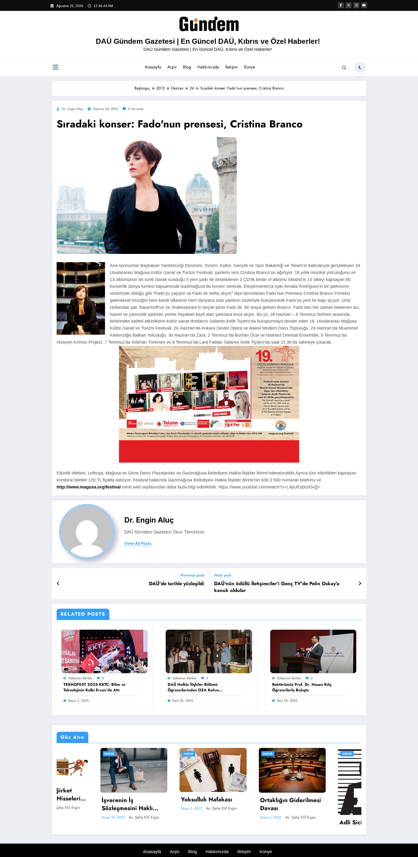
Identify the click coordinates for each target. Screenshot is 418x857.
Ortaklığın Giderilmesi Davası (172, 804)
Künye (249, 67)
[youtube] (364, 5)
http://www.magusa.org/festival (89, 487)
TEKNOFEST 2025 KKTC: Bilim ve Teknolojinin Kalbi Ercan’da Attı (94, 687)
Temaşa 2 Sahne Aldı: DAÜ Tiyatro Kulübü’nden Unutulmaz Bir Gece (329, 804)
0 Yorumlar (136, 108)
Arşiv (172, 67)
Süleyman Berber (80, 678)
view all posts (137, 543)
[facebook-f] (341, 5)
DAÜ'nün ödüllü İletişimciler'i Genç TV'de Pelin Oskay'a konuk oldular (276, 587)
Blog (187, 67)
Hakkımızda (208, 67)
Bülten (308, 754)
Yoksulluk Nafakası (88, 799)
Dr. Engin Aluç (72, 108)
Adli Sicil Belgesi (244, 822)
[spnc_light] (360, 67)
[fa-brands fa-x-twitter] (348, 5)
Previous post (192, 575)
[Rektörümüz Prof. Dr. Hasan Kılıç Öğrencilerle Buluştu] (313, 651)
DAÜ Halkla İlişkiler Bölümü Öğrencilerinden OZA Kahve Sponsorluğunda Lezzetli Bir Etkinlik (200, 687)
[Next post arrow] (359, 583)
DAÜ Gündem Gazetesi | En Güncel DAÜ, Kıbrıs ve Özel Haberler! (208, 41)
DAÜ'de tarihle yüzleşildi (176, 583)
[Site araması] (344, 68)
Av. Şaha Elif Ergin (103, 808)
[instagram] (356, 5)
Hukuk (70, 754)
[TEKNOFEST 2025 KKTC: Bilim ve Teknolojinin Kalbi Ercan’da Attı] (104, 651)
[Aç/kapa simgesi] (55, 67)
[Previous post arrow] (58, 583)
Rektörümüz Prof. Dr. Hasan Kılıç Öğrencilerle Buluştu (302, 687)
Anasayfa (153, 67)
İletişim (231, 67)
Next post (222, 575)
